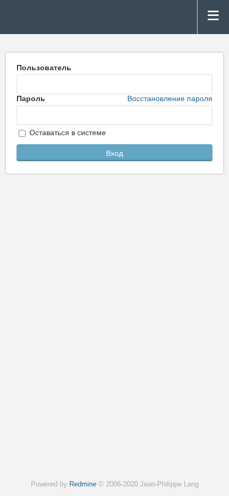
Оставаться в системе (66, 132)
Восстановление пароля (169, 98)
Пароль (114, 98)
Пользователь (44, 67)
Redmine (82, 484)
